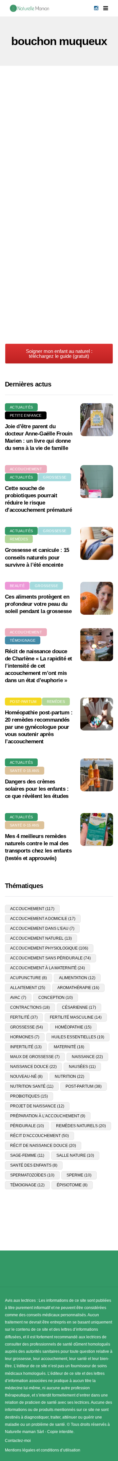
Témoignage (22, 640)
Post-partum (23, 702)
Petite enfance (26, 415)
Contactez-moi (18, 1440)
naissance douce (33, 1066)
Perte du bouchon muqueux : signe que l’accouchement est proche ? (52, 198)
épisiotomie (72, 1185)
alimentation (77, 978)
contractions (30, 1007)
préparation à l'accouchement (47, 1116)
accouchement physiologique (49, 948)
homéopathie (73, 1027)
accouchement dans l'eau (42, 928)
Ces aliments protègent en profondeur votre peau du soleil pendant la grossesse (38, 604)
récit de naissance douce (43, 1145)
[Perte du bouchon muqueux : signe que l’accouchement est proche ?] (59, 146)
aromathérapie (78, 987)
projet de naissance (37, 1106)
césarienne (79, 1007)
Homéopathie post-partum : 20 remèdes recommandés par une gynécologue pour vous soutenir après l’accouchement (38, 727)
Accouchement (32, 126)
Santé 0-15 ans (24, 771)
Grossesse (70, 126)
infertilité (26, 1047)
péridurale (27, 1126)
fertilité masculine (76, 1017)
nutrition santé (31, 1086)
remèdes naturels (81, 1126)
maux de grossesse (35, 1056)
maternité (69, 1047)
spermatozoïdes (32, 1175)
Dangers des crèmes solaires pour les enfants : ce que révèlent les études (37, 789)
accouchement (32, 908)
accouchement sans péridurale (50, 958)
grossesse (26, 1027)
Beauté (17, 586)
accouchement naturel (41, 938)
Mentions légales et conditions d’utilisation (42, 1450)
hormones (24, 1037)
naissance (87, 1056)
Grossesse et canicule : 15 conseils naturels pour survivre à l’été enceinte (37, 557)
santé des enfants (33, 1165)
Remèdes (19, 539)
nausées (82, 1066)
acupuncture (28, 978)
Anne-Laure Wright (32, 221)
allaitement (27, 987)
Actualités (21, 407)
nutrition (69, 1076)
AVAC (18, 997)
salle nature (75, 1155)
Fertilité (24, 1017)
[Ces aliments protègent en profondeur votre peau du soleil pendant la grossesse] (96, 598)
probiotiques (29, 1096)
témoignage (27, 1185)
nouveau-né (26, 1076)
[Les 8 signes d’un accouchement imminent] (59, 273)
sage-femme (27, 1155)
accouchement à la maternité (47, 968)
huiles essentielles (77, 1037)
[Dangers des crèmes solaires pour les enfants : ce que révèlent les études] (96, 774)
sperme (79, 1175)
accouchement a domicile (42, 918)
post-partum (84, 1086)
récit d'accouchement (39, 1135)
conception (55, 997)
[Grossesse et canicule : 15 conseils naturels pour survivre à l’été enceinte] (96, 543)
